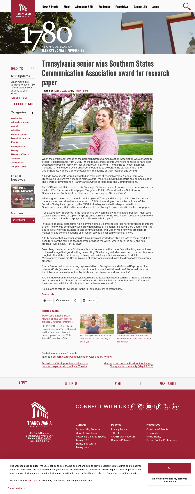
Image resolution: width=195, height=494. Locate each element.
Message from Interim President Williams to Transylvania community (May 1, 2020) (128, 365)
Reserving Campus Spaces (91, 436)
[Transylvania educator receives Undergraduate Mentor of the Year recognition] (134, 324)
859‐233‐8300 (43, 438)
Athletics (15, 130)
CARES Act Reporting (123, 436)
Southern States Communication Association (76, 356)
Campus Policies (120, 440)
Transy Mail (152, 433)
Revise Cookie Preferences (161, 440)
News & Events (50, 7)
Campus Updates (19, 134)
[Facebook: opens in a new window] (131, 406)
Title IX (115, 433)
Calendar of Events (157, 429)
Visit (118, 383)
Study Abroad (17, 162)
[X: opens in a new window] (166, 406)
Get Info (71, 383)
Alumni (155, 7)
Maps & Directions (86, 433)
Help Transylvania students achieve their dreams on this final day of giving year (97, 338)
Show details (15, 488)
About (67, 7)
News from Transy (20, 154)
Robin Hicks (81, 90)
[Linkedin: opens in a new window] (175, 406)
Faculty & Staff (18, 146)
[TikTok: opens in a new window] (157, 406)
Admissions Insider (20, 122)
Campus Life (140, 7)
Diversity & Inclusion (20, 138)
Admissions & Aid (84, 7)
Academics (104, 7)
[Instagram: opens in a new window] (140, 406)
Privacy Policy (119, 429)
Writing (107, 356)
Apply (23, 383)
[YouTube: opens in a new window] (149, 406)
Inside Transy (153, 436)
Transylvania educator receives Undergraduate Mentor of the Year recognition (134, 338)
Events (14, 142)
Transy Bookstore (86, 443)
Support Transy (18, 166)
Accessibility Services (88, 429)
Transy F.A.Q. (83, 440)
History (14, 150)
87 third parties (33, 480)
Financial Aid (121, 7)
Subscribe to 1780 (23, 104)
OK (169, 468)
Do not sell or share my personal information (169, 480)
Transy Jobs (82, 447)
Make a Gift (168, 383)
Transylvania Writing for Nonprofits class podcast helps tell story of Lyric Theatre (65, 365)
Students (72, 353)
